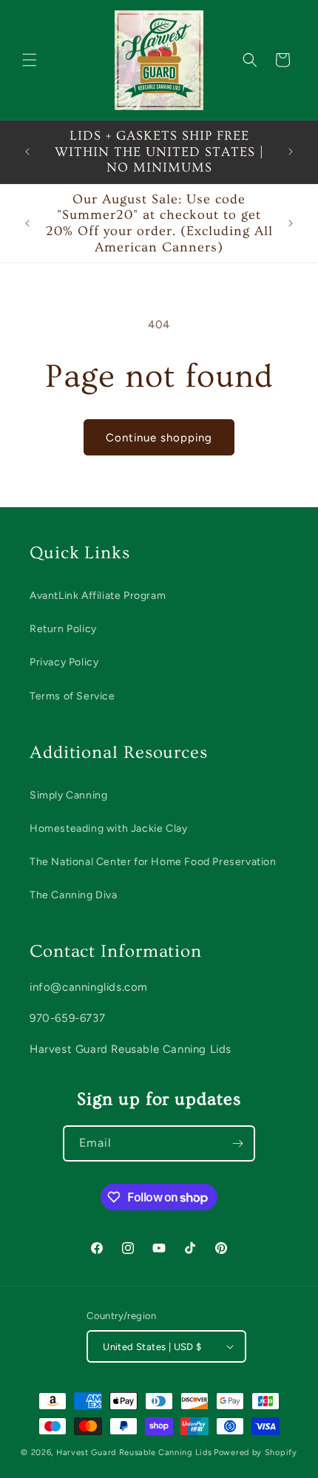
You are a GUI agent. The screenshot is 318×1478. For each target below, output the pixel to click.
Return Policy (63, 629)
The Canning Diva (74, 895)
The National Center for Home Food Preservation (153, 861)
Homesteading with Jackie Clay (108, 828)
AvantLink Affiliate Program (98, 595)
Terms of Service (72, 696)
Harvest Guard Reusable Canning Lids (134, 1452)
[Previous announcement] (27, 151)
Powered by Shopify (255, 1452)
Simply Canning (68, 795)
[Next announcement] (290, 151)
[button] (29, 60)
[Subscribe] (237, 1143)
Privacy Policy (64, 662)
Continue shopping (159, 437)
